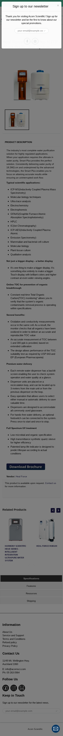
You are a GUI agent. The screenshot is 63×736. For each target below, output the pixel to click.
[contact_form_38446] (56, 729)
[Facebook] (27, 41)
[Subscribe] (44, 30)
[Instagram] (35, 41)
